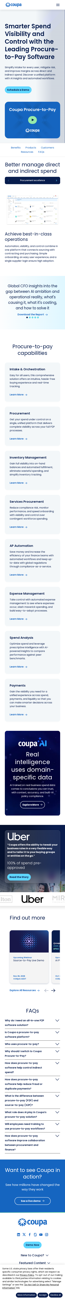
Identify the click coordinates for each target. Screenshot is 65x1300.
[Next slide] (56, 180)
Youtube (40, 1234)
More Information (26, 1295)
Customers (47, 147)
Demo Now (32, 1245)
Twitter (24, 1234)
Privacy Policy (27, 1275)
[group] (32, 180)
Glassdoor (35, 1234)
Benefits (16, 147)
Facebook (29, 1234)
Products (30, 147)
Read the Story (19, 877)
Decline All (55, 1295)
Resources (27, 152)
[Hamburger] (58, 5)
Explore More (31, 805)
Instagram (46, 1234)
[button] (27, 317)
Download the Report (31, 314)
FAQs (41, 152)
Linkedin (18, 1234)
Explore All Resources (23, 990)
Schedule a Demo (18, 90)
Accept (43, 1295)
